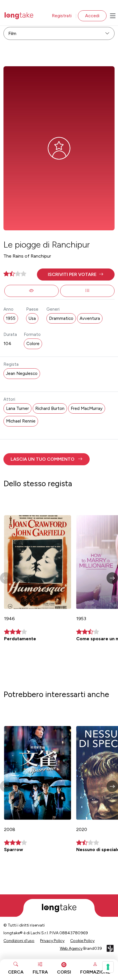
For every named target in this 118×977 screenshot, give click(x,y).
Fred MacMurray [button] (87, 408)
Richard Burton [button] (49, 408)
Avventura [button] (90, 318)
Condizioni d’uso (18, 940)
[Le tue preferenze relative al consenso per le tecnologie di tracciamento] (108, 967)
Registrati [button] (62, 15)
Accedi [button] (92, 15)
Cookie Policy (82, 940)
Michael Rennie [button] (21, 421)
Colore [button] (33, 343)
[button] (76, 274)
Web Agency (71, 948)
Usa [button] (32, 318)
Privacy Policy (52, 940)
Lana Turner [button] (17, 408)
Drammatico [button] (61, 318)
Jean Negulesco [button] (22, 373)
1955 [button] (10, 318)
